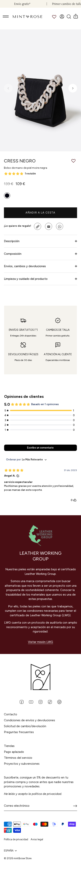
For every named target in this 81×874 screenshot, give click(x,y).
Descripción (11, 241)
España (9, 850)
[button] (8, 88)
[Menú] (6, 16)
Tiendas (9, 746)
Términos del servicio (18, 758)
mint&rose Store (22, 858)
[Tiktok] (50, 702)
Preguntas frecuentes (19, 732)
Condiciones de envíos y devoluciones (29, 720)
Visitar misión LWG (40, 642)
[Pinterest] (59, 702)
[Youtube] (31, 702)
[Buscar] (68, 16)
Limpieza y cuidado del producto (26, 279)
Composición (12, 254)
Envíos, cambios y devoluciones (25, 266)
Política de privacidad (16, 839)
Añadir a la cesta (40, 212)
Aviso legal (37, 839)
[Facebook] (21, 702)
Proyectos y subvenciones (22, 763)
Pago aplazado (14, 752)
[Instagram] (40, 702)
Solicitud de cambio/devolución (25, 726)
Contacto (10, 714)
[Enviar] (75, 806)
